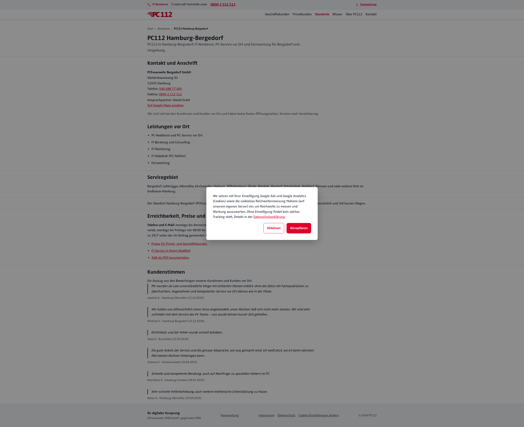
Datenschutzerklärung (269, 217)
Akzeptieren (299, 228)
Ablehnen (274, 228)
